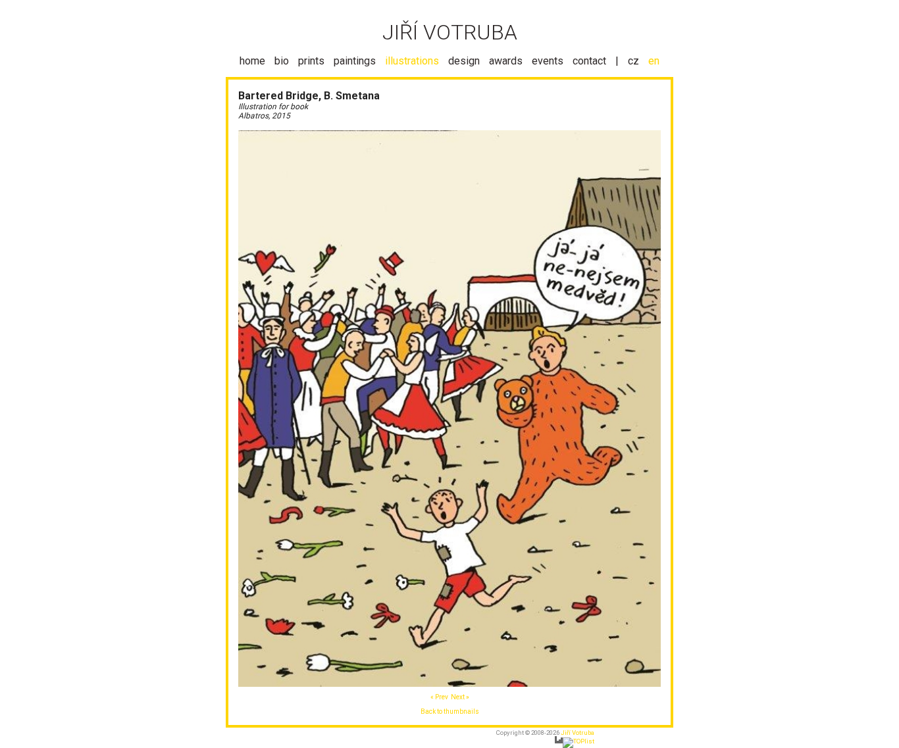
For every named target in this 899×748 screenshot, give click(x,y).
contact (589, 61)
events (547, 61)
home (252, 61)
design (464, 61)
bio (281, 61)
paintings (355, 61)
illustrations (412, 61)
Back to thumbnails (450, 711)
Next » (460, 697)
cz (633, 61)
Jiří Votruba (577, 732)
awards (506, 61)
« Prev (439, 697)
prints (311, 61)
